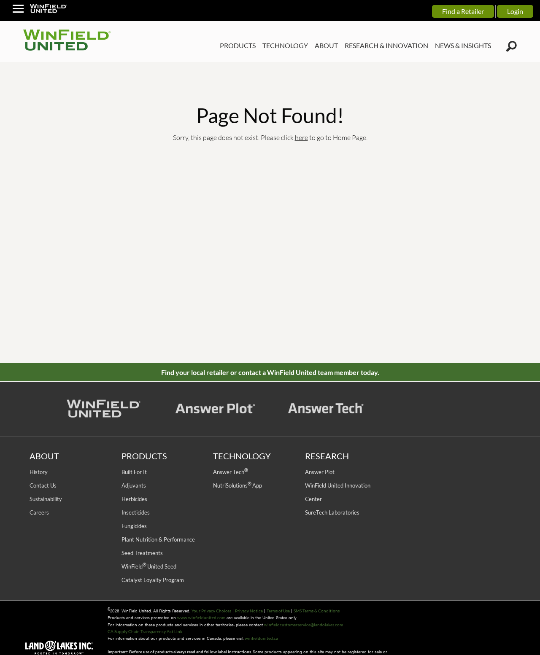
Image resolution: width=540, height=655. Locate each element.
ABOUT (326, 45)
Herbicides (134, 499)
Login (515, 11)
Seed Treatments (142, 553)
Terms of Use (278, 610)
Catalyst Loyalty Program (153, 580)
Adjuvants (134, 485)
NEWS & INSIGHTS (463, 45)
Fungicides (134, 526)
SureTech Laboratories (332, 512)
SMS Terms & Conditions (317, 610)
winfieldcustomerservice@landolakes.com (303, 624)
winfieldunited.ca (261, 638)
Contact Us (43, 485)
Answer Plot (320, 472)
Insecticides (136, 512)
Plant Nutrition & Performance (158, 539)
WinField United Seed (149, 566)
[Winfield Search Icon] (511, 46)
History (39, 472)
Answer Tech (230, 472)
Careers (39, 512)
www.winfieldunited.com (201, 617)
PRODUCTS (238, 45)
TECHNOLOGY (285, 45)
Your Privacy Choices (211, 610)
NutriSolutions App (237, 485)
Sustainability (46, 499)
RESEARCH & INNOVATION (386, 45)
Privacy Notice (249, 610)
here (301, 137)
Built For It (134, 472)
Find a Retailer (463, 11)
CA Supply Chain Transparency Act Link (145, 631)
